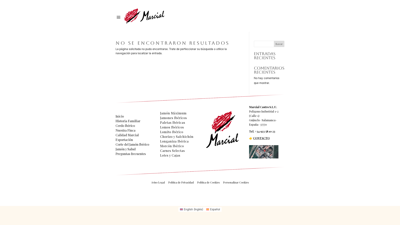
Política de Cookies (208, 182)
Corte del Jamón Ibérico (132, 144)
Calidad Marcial (127, 135)
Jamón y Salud (126, 149)
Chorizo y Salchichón (176, 136)
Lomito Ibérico (171, 132)
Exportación (124, 139)
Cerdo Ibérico (125, 125)
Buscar (279, 44)
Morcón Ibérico (172, 146)
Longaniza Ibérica (174, 141)
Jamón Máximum (173, 113)
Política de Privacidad (181, 182)
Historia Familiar (128, 121)
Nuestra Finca (125, 130)
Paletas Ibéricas (172, 122)
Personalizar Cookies (236, 182)
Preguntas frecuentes (131, 153)
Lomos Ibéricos (172, 127)
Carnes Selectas (172, 150)
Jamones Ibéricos (173, 118)
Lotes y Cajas (170, 155)
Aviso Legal (158, 182)
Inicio (120, 116)
